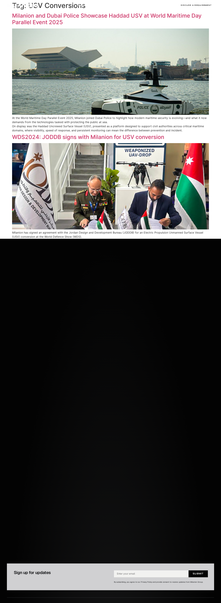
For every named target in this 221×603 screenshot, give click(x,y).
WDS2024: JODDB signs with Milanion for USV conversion (88, 137)
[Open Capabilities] (157, 5)
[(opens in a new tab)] (110, 113)
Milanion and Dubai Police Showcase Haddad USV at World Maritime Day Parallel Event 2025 (106, 19)
